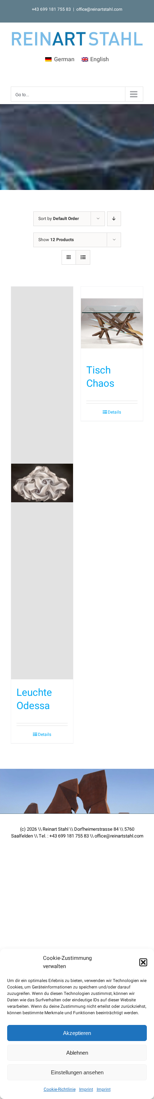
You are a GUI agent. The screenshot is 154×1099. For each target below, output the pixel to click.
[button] (143, 962)
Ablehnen (77, 1053)
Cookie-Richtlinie (60, 1089)
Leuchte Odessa (34, 699)
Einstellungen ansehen (77, 1072)
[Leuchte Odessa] (42, 483)
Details (44, 734)
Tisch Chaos (100, 377)
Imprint (86, 1089)
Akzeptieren (77, 1033)
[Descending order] (114, 218)
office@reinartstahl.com (99, 9)
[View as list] (83, 257)
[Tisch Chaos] (112, 322)
